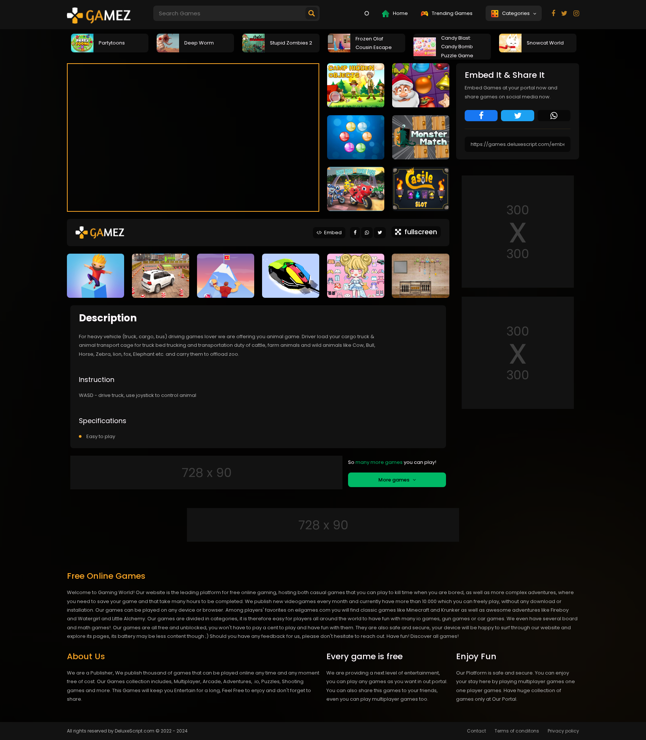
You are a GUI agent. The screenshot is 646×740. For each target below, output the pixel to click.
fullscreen (419, 231)
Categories (517, 13)
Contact (476, 731)
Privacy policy (563, 731)
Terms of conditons (517, 731)
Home (400, 13)
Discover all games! (434, 636)
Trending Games (452, 13)
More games (395, 479)
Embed (332, 232)
